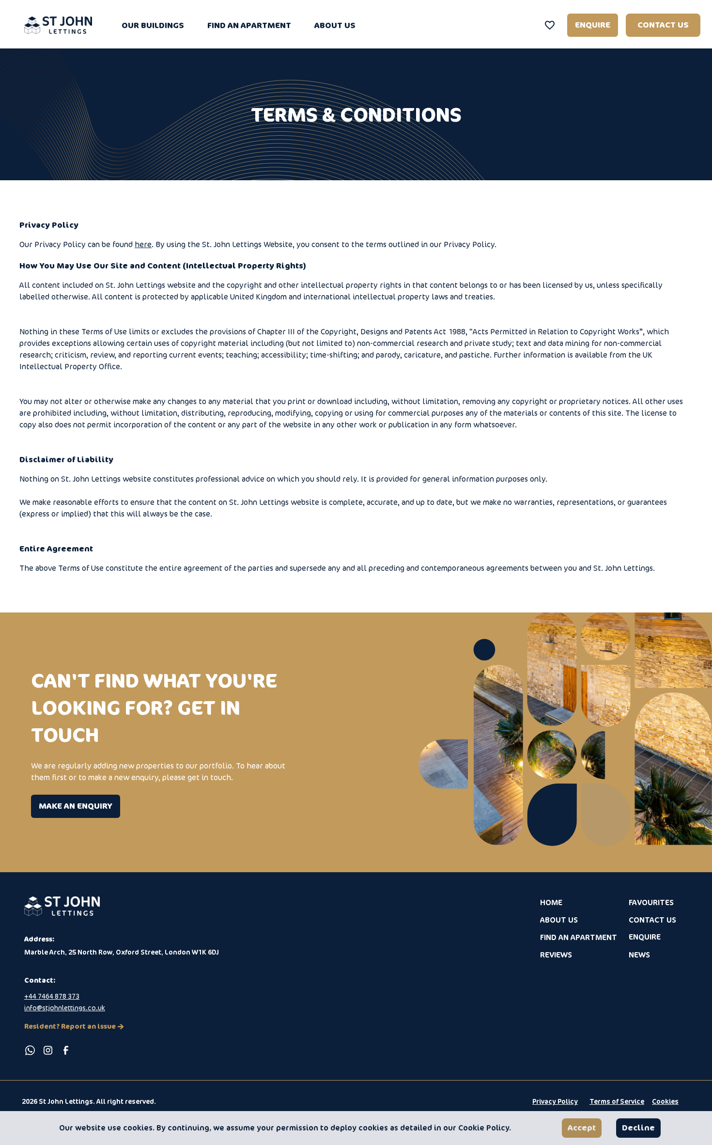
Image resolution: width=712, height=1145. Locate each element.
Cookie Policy (483, 1127)
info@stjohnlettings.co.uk (64, 1007)
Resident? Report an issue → (74, 1026)
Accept (582, 1127)
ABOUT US (335, 25)
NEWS (639, 954)
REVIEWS (556, 954)
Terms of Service (616, 1101)
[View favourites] (549, 25)
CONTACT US (663, 25)
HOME (551, 902)
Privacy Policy (555, 1101)
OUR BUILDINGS (153, 25)
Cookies (665, 1101)
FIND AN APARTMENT (249, 25)
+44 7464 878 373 (51, 996)
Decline (638, 1127)
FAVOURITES (651, 902)
